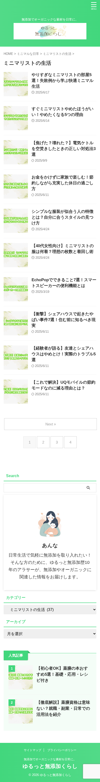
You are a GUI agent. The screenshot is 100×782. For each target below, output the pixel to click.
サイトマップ (32, 750)
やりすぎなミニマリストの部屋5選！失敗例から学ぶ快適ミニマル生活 (62, 80)
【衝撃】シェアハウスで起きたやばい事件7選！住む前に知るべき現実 (64, 320)
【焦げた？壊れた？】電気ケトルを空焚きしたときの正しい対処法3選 (64, 149)
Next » (50, 424)
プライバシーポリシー (61, 750)
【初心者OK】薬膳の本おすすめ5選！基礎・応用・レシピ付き (62, 674)
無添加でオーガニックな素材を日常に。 (50, 759)
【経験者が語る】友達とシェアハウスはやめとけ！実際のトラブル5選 (64, 354)
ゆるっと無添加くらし (50, 766)
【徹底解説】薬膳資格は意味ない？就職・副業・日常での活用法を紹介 (63, 708)
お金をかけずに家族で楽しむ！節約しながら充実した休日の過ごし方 (62, 183)
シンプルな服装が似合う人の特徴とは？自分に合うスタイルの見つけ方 (62, 217)
